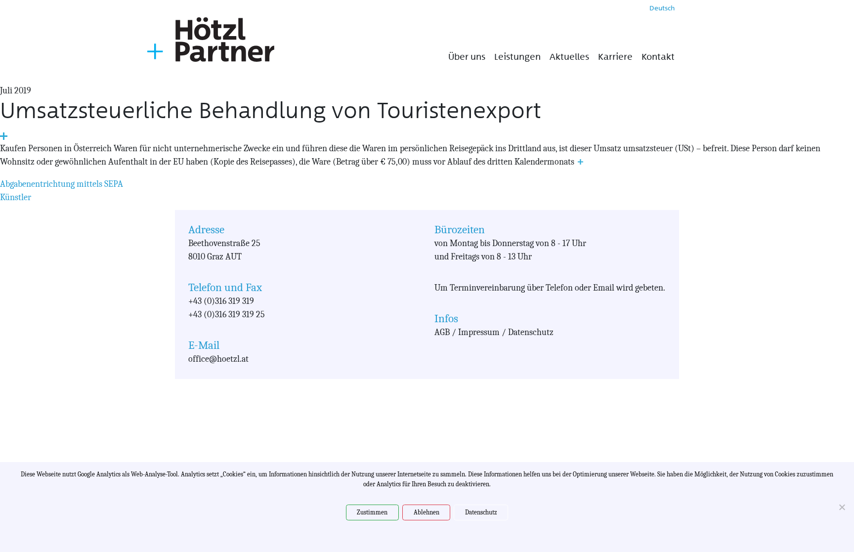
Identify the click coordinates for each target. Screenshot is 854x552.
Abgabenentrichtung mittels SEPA (61, 184)
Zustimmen (372, 512)
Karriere (615, 56)
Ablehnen (426, 512)
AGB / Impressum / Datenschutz (494, 332)
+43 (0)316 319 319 (221, 301)
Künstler (15, 197)
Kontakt (658, 56)
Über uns (466, 56)
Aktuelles (569, 56)
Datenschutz (481, 512)
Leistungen (517, 56)
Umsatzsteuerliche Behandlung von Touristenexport (270, 110)
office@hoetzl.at (218, 359)
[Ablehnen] (842, 507)
